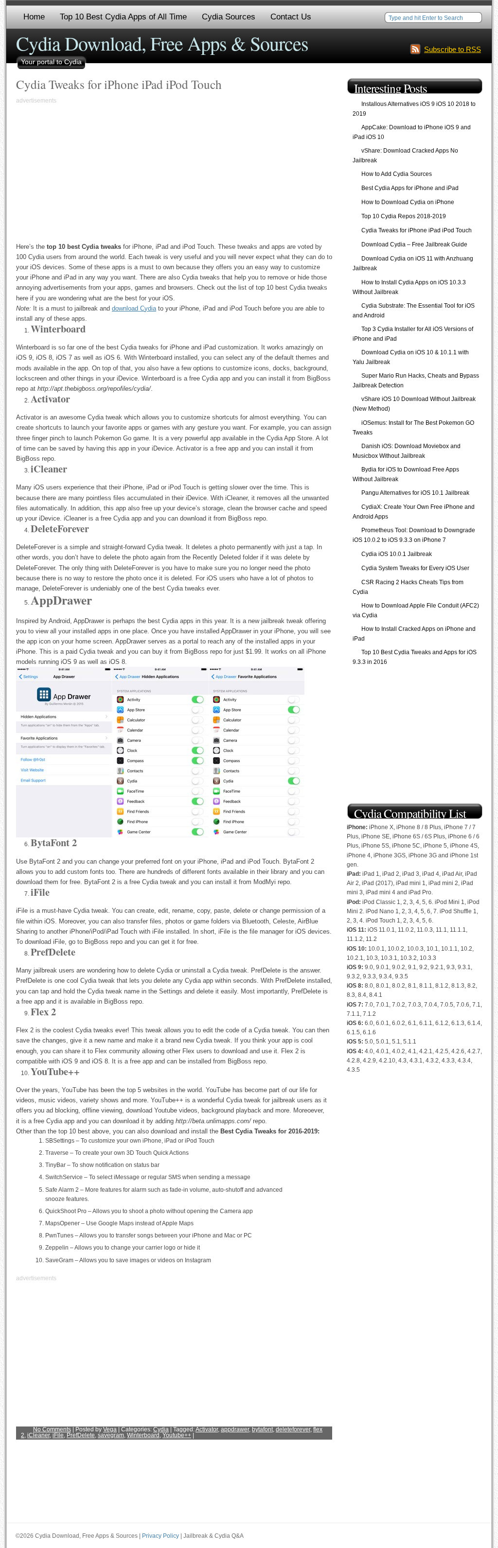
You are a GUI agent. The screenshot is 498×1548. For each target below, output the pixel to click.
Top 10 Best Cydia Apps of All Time (123, 16)
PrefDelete (81, 1435)
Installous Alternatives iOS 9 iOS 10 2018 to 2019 (414, 109)
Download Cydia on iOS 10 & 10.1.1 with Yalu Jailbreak (411, 357)
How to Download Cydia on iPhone (407, 202)
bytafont (262, 1429)
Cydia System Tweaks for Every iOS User (415, 568)
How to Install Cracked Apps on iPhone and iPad (414, 634)
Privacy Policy (160, 1535)
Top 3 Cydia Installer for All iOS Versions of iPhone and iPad (413, 334)
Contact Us (290, 16)
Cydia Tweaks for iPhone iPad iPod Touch (119, 84)
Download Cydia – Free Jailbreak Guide (414, 244)
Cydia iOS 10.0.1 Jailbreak (396, 554)
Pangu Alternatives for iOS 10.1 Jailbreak (415, 492)
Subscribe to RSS (452, 49)
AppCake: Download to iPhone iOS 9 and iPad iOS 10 (412, 132)
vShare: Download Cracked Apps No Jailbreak (405, 155)
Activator (207, 1429)
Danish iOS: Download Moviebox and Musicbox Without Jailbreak (407, 451)
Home (34, 16)
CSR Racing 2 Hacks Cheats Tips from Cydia (408, 587)
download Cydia (134, 308)
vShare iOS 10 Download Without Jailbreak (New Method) (414, 404)
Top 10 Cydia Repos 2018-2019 (403, 216)
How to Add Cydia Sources (396, 174)
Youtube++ (176, 1435)
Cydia (161, 1429)
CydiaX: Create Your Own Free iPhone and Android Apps (414, 512)
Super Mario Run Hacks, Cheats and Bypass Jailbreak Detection (416, 380)
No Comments (52, 1429)
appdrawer (235, 1429)
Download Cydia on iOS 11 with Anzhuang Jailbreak (413, 263)
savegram (111, 1435)
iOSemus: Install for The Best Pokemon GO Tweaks (413, 427)
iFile (58, 1435)
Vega (110, 1429)
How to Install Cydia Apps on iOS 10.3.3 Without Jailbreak (409, 287)
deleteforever (293, 1429)
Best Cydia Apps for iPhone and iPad (410, 188)
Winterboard (143, 1435)
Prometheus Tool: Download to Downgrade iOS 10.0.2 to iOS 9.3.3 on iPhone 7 (414, 535)
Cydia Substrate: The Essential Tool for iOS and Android (414, 310)
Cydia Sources (228, 16)
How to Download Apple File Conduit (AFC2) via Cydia (416, 610)
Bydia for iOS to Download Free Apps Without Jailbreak (406, 474)
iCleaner (38, 1435)
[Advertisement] (97, 173)
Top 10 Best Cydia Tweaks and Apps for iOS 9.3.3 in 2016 (415, 657)
